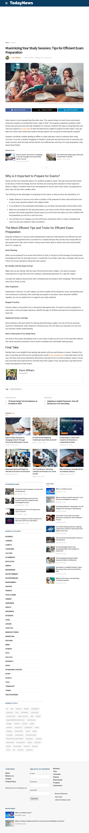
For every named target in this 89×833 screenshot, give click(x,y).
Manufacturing (12, 632)
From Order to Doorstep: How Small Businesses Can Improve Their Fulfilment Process (69, 517)
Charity (8, 545)
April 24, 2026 (21, 161)
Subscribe (34, 799)
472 (26, 494)
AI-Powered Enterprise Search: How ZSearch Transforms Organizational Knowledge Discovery (26, 500)
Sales (7, 665)
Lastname (33, 790)
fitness (24, 723)
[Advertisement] (44, 23)
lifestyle (9, 731)
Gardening (9, 603)
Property (9, 661)
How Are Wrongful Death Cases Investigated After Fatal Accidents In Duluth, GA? (67, 549)
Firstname (33, 782)
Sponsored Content (13, 670)
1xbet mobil (58, 797)
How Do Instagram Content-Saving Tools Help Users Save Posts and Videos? (28, 520)
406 (71, 445)
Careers (13, 42)
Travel (8, 690)
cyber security (23, 716)
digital (38, 716)
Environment (10, 582)
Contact (8, 779)
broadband (35, 709)
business (10, 712)
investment (28, 727)
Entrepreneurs (11, 578)
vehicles (20, 750)
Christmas (24, 712)
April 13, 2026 (62, 159)
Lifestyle (9, 628)
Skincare (37, 742)
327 (17, 474)
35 (27, 523)
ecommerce (31, 720)
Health (8, 607)
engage (9, 723)
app (12, 709)
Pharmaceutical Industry (15, 738)
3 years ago (19, 514)
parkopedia (19, 735)
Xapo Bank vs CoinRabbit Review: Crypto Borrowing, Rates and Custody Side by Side (69, 569)
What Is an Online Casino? (64, 489)
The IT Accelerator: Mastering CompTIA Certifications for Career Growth (44, 471)
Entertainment (11, 574)
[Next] (46, 167)
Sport (8, 674)
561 (44, 476)
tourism (34, 746)
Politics (8, 657)
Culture (8, 553)
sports (9, 746)
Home (7, 42)
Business (9, 536)
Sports (8, 678)
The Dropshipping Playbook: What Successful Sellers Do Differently (67, 559)
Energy (8, 566)
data (31, 716)
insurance (18, 727)
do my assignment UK (57, 355)
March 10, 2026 (65, 474)
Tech (7, 682)
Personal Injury (31, 735)
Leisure (8, 624)
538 (73, 474)
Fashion (8, 586)
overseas (10, 735)
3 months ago (20, 523)
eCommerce (10, 557)
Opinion (8, 649)
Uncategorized (11, 695)
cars (17, 712)
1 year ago (19, 494)
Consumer (9, 549)
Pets (7, 653)
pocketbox (29, 738)
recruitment (21, 742)
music (28, 731)
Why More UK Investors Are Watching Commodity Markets (67, 579)
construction (11, 716)
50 (27, 505)
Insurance (9, 611)
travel (8, 750)
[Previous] (42, 167)
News (7, 645)
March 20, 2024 (29, 57)
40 (28, 161)
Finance (8, 590)
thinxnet (26, 746)
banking (18, 709)
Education (9, 561)
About (7, 773)
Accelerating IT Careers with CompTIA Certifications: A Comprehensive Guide (69, 440)
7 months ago (20, 505)
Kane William (16, 57)
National (9, 640)
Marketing (9, 636)
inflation (9, 727)
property (38, 738)
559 (69, 159)
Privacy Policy (10, 781)
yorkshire (29, 750)
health (32, 723)
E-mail (32, 773)
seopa (30, 742)
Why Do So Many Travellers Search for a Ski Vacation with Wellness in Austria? (69, 498)
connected (34, 712)
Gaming (8, 599)
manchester (19, 731)
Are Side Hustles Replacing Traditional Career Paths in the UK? (70, 156)
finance (17, 723)
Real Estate (10, 742)
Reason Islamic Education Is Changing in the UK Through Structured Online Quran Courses (29, 157)
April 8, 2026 (64, 445)
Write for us (9, 776)
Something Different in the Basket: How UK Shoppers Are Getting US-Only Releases (69, 507)
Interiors (9, 616)
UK (14, 750)
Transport (10, 686)
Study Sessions (15, 389)
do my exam (25, 129)
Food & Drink (10, 595)
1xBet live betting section (62, 800)
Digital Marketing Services (15, 720)
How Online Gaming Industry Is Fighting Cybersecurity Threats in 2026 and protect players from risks (69, 529)
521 (26, 514)
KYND (37, 727)
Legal (7, 620)
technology (17, 746)
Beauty (26, 709)
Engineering (10, 570)
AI (7, 709)
